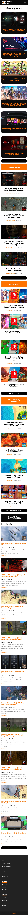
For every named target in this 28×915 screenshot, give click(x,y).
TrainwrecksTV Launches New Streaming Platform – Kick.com (14, 129)
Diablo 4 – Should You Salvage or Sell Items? (14, 269)
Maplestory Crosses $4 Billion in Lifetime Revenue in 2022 (14, 79)
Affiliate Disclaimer (6, 866)
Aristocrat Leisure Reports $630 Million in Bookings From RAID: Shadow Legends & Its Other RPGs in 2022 (14, 104)
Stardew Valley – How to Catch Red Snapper (14, 476)
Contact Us (4, 884)
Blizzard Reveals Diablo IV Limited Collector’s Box (14, 154)
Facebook (4, 900)
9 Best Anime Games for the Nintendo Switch (14, 332)
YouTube (4, 897)
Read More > (4, 555)
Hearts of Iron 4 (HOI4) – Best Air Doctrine (12, 672)
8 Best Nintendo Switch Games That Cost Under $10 (14, 358)
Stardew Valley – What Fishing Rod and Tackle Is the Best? (14, 424)
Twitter (4, 902)
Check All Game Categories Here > (14, 518)
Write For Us (5, 876)
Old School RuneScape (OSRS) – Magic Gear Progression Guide (12, 638)
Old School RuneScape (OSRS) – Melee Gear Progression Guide (12, 768)
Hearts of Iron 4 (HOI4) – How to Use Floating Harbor (13, 802)
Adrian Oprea (9, 428)
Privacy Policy (5, 860)
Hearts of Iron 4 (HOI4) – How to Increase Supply (12, 607)
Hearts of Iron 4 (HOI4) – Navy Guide (13, 833)
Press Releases (5, 889)
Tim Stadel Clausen (10, 193)
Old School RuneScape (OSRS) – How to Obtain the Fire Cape (14, 575)
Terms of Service (6, 863)
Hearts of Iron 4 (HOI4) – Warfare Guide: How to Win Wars (12, 703)
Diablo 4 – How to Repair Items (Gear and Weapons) (14, 189)
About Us (4, 874)
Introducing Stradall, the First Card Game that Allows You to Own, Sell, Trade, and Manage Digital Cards (14, 55)
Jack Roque (9, 310)
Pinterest (4, 905)
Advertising (4, 887)
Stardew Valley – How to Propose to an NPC (14, 502)
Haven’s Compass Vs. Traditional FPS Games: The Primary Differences (14, 30)
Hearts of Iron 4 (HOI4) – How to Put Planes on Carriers (13, 544)
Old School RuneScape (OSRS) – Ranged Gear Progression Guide (12, 735)
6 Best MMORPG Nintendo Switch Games (14, 385)
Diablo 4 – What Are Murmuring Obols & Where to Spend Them (14, 215)
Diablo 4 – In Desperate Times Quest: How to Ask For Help (14, 243)
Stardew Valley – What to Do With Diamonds (14, 450)
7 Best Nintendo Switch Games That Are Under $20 (14, 306)
